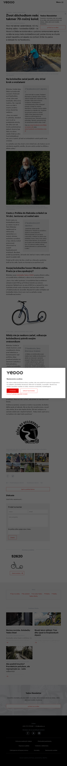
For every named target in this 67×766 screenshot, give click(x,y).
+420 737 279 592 (27, 726)
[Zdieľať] (7, 476)
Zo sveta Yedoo (12, 628)
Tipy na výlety (40, 628)
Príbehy (9, 12)
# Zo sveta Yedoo (37, 594)
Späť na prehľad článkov (28, 489)
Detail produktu (16, 573)
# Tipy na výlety (15, 594)
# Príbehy (47, 594)
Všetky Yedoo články (19, 12)
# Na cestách (26, 594)
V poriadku (12, 391)
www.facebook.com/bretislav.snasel (35, 130)
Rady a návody (11, 661)
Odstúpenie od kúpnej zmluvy (19, 750)
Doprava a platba (24, 746)
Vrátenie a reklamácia (41, 746)
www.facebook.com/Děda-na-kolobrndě (36, 126)
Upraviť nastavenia (29, 391)
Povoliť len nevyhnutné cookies (17, 394)
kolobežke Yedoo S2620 (25, 275)
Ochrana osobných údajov (23, 741)
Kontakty (37, 750)
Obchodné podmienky (45, 741)
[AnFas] (31, 758)
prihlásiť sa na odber (53, 27)
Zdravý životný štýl (23, 661)
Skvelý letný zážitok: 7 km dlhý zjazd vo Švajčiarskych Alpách (46, 632)
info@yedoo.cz (40, 726)
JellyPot (44, 758)
